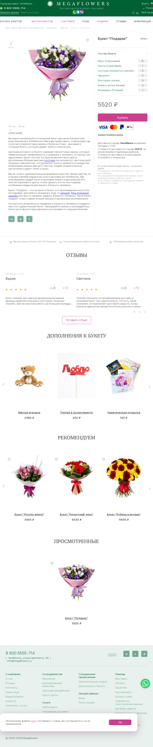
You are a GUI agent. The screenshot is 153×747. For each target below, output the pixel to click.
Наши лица (12, 692)
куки (33, 720)
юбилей (65, 193)
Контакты (11, 687)
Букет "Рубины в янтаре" (123, 514)
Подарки (102, 21)
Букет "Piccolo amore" (29, 514)
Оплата (120, 683)
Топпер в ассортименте (76, 412)
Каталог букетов (11, 21)
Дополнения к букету (92, 686)
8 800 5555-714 (20, 653)
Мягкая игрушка (29, 412)
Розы (85, 21)
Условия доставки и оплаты (110, 134)
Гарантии (121, 687)
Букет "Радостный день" (76, 514)
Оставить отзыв (76, 320)
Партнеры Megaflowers (56, 690)
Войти (145, 3)
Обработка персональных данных (129, 703)
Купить (122, 117)
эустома (50, 160)
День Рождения (80, 193)
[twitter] (144, 654)
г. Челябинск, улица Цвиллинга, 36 (27, 657)
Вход (82, 698)
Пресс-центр (50, 695)
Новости (11, 701)
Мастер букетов (42, 21)
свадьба (13, 195)
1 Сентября (67, 21)
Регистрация (86, 702)
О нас (9, 678)
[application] (112, 654)
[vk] (126, 654)
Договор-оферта (125, 708)
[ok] (135, 654)
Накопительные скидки (93, 681)
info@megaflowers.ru (19, 660)
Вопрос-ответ (123, 696)
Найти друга (49, 707)
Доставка (121, 678)
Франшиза (48, 678)
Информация (142, 21)
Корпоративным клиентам (52, 685)
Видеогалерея (14, 696)
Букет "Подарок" (76, 618)
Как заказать (123, 692)
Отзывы (121, 21)
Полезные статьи (16, 705)
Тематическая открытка (123, 412)
